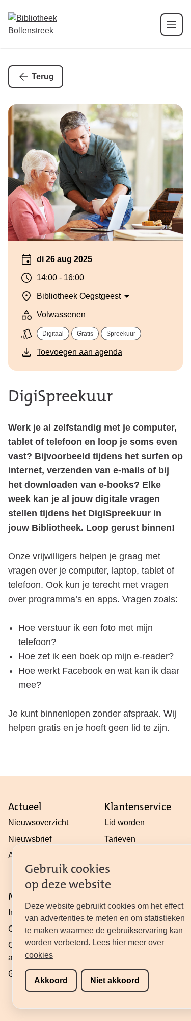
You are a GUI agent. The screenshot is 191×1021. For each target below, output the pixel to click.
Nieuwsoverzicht (38, 822)
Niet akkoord (115, 980)
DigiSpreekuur (60, 396)
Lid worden (124, 822)
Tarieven (119, 839)
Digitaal (53, 333)
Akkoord (51, 980)
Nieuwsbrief (29, 839)
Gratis (85, 333)
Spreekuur (120, 333)
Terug (43, 76)
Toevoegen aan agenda (79, 352)
